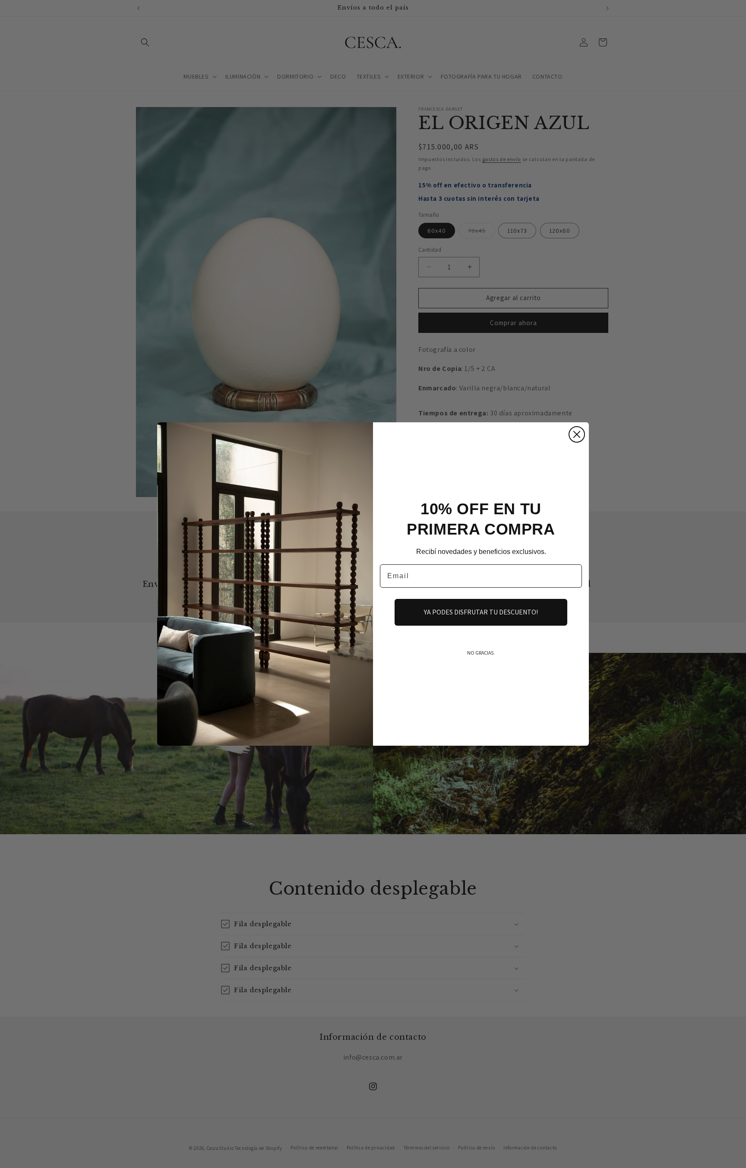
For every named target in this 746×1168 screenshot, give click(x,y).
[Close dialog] (577, 434)
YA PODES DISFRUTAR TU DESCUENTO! (481, 612)
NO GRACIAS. (481, 652)
